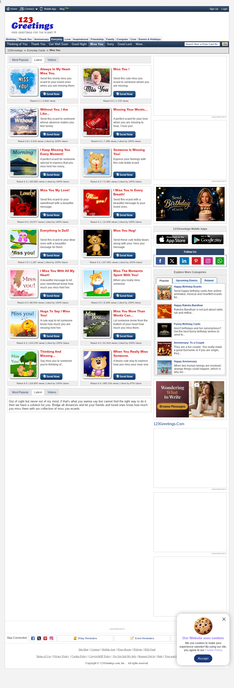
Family (110, 39)
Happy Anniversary (185, 361)
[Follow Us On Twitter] (172, 260)
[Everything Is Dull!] (23, 243)
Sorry (110, 44)
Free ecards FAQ (174, 673)
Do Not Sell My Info (124, 673)
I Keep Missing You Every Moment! (55, 152)
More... (140, 44)
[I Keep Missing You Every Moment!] (23, 162)
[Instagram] (51, 655)
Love (68, 39)
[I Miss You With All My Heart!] (23, 283)
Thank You (25, 39)
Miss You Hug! (124, 230)
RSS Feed (149, 666)
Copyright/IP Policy (100, 673)
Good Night (79, 44)
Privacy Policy (61, 673)
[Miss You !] (96, 81)
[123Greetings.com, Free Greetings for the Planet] (33, 24)
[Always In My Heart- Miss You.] (23, 81)
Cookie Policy (79, 673)
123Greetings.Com (169, 424)
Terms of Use (43, 673)
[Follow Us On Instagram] (208, 260)
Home (14, 9)
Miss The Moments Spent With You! (128, 273)
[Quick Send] (12, 93)
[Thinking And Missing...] (23, 364)
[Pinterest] (45, 655)
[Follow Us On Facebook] (160, 260)
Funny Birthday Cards (187, 324)
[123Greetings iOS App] (172, 239)
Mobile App (50, 9)
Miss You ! (121, 69)
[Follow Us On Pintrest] (196, 260)
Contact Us (192, 673)
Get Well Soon (58, 44)
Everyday (56, 39)
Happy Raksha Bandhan (188, 305)
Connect (29, 9)
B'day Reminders (87, 655)
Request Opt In (146, 673)
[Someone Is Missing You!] (96, 162)
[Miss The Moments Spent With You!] (96, 283)
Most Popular (20, 60)
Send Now (52, 94)
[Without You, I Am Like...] (23, 122)
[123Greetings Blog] (190, 399)
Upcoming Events (186, 280)
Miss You (96, 44)
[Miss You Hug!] (96, 243)
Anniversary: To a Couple (189, 342)
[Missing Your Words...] (96, 122)
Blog (62, 9)
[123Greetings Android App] (207, 239)
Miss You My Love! (55, 190)
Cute (133, 39)
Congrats (122, 39)
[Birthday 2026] (190, 204)
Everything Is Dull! (54, 230)
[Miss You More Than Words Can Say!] (96, 323)
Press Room (124, 666)
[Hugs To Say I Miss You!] (23, 323)
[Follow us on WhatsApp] (219, 260)
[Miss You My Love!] (23, 202)
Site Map (83, 666)
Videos (52, 60)
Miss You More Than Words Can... (129, 313)
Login (224, 9)
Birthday (11, 39)
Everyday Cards (36, 50)
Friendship (97, 39)
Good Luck (125, 44)
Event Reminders (144, 655)
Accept (203, 658)
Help (159, 673)
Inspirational (80, 39)
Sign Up (214, 9)
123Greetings (15, 50)
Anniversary (41, 39)
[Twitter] (39, 655)
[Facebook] (33, 655)
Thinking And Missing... (50, 353)
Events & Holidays (150, 39)
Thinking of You (17, 44)
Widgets (137, 666)
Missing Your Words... (130, 109)
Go (225, 44)
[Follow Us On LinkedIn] (184, 260)
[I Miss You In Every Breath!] (96, 202)
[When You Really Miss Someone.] (96, 364)
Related (209, 280)
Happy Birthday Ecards (188, 286)
